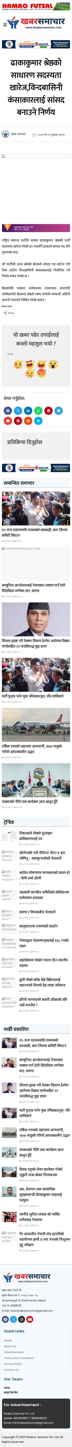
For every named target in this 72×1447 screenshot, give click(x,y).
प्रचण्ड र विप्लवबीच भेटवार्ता (37, 912)
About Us (10, 1346)
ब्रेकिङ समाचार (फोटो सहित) (16, 738)
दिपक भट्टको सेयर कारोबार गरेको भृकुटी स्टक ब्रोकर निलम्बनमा (40, 1172)
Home (8, 1340)
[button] (8, 411)
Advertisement (14, 1352)
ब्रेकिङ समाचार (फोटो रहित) (16, 577)
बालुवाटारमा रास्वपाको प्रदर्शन (38, 926)
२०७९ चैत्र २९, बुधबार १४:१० (13, 541)
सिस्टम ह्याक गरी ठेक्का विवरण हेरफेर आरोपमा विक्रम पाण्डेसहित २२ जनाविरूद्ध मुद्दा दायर (36, 644)
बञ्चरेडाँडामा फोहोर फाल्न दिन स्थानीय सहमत (43, 963)
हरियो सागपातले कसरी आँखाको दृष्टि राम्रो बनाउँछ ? (43, 1002)
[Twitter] (13, 1319)
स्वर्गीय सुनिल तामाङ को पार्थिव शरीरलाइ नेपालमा (39, 1217)
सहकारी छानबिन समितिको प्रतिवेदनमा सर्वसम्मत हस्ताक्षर (44, 895)
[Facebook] (5, 1319)
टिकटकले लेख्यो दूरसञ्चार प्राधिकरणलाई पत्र (35, 836)
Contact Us (11, 1370)
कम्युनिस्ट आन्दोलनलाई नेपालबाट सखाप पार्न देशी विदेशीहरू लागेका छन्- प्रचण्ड (33, 588)
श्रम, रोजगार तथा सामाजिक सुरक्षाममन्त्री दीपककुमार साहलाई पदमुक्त (40, 1194)
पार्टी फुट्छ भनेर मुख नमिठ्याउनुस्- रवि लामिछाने (33, 696)
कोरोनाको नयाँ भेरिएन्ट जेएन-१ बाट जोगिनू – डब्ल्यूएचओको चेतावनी (42, 856)
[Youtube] (29, 1319)
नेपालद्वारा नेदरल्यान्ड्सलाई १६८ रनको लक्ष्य (43, 943)
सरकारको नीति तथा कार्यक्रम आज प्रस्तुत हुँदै (29, 802)
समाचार (8, 522)
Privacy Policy (13, 1364)
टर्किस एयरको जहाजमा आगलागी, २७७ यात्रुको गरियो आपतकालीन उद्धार (32, 749)
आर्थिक (8, 793)
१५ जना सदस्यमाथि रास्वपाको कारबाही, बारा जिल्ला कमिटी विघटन (34, 533)
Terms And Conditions (19, 1358)
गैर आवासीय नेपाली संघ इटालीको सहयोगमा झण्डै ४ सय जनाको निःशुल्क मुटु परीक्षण (44, 1239)
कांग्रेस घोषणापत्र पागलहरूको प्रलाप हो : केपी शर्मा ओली (44, 875)
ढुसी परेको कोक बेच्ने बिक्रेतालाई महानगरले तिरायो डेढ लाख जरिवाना (42, 983)
